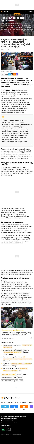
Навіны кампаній (12, 418)
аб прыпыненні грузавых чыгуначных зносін (17, 358)
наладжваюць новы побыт (12, 352)
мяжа (16, 380)
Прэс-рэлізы (4, 418)
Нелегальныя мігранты (7, 377)
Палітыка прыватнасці (7, 420)
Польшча (19, 374)
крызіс (21, 380)
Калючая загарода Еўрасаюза (12, 330)
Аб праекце (4, 416)
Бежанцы (25, 374)
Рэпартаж (10, 402)
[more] (31, 144)
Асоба (16, 402)
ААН (15, 377)
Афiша (31, 402)
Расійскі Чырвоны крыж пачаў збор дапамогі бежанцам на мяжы (16, 334)
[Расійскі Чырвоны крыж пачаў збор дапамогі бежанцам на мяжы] (17, 317)
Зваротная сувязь (5, 425)
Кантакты (10, 416)
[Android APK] (5, 430)
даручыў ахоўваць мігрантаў (21, 364)
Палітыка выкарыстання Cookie (9, 423)
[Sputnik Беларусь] (5, 12)
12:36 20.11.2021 (5, 50)
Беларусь (20, 377)
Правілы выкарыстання (19, 416)
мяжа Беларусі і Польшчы (7, 380)
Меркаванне (24, 402)
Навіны (3, 402)
